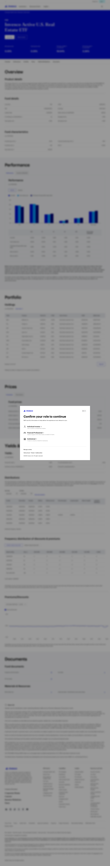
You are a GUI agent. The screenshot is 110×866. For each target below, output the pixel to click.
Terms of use (27, 452)
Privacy (33, 452)
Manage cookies (28, 449)
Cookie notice (38, 452)
